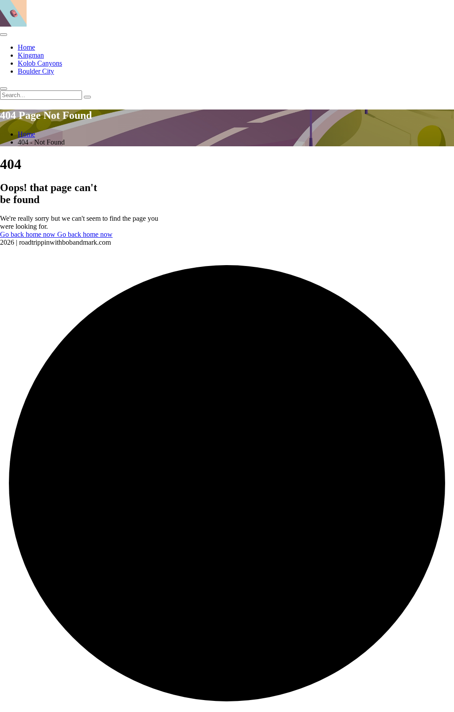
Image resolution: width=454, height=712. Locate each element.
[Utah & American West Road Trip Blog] (13, 24)
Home (26, 47)
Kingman (31, 55)
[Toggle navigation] (3, 34)
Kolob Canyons (40, 63)
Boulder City (36, 71)
